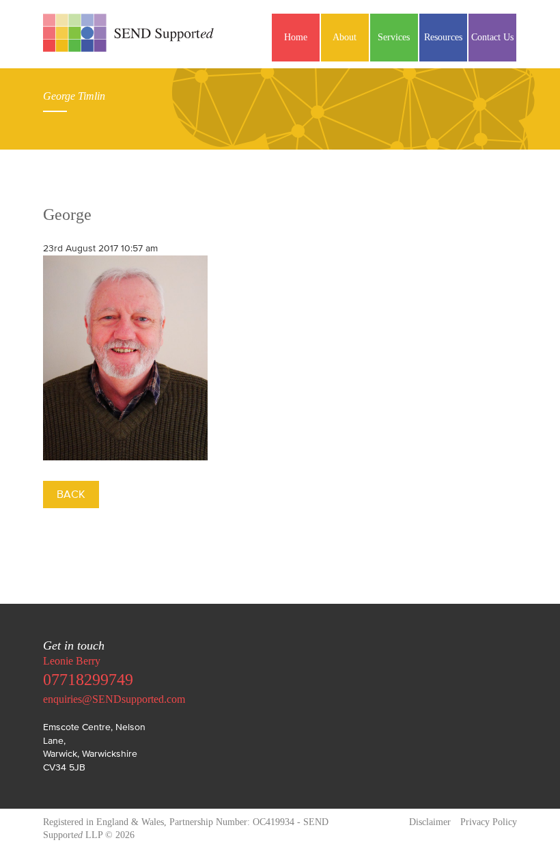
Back (71, 494)
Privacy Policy (488, 822)
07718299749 (88, 679)
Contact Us (492, 37)
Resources (443, 37)
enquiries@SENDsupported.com (114, 699)
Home (295, 37)
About (344, 37)
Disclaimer (430, 822)
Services (394, 37)
